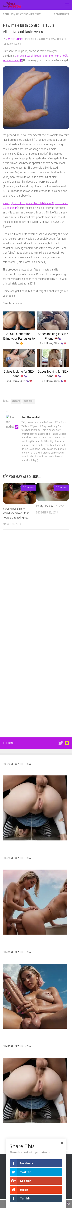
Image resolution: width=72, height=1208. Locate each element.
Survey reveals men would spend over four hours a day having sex (16, 513)
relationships (25, 14)
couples (8, 14)
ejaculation (29, 401)
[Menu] (67, 5)
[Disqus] (36, 585)
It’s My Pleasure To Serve (50, 506)
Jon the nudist (14, 39)
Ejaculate (16, 401)
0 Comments (61, 14)
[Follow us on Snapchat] (67, 743)
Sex (38, 14)
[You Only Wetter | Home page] (15, 5)
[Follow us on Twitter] (60, 743)
